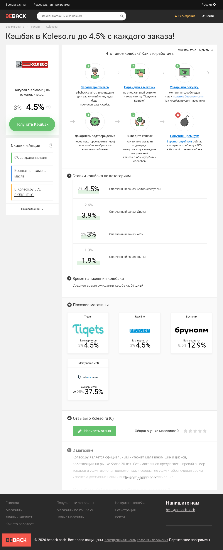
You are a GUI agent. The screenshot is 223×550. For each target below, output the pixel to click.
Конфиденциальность (120, 540)
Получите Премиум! (184, 136)
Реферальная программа (52, 4)
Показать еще (30, 209)
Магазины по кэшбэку (75, 510)
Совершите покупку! (184, 87)
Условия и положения (152, 540)
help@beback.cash (180, 510)
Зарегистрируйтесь (95, 87)
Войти (120, 517)
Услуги (35, 26)
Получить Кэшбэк (32, 124)
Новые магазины (70, 517)
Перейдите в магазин (139, 87)
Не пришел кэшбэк (130, 503)
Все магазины (16, 4)
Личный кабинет (19, 517)
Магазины (14, 510)
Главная (12, 503)
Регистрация (125, 510)
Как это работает (20, 524)
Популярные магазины (75, 503)
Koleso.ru (51, 26)
